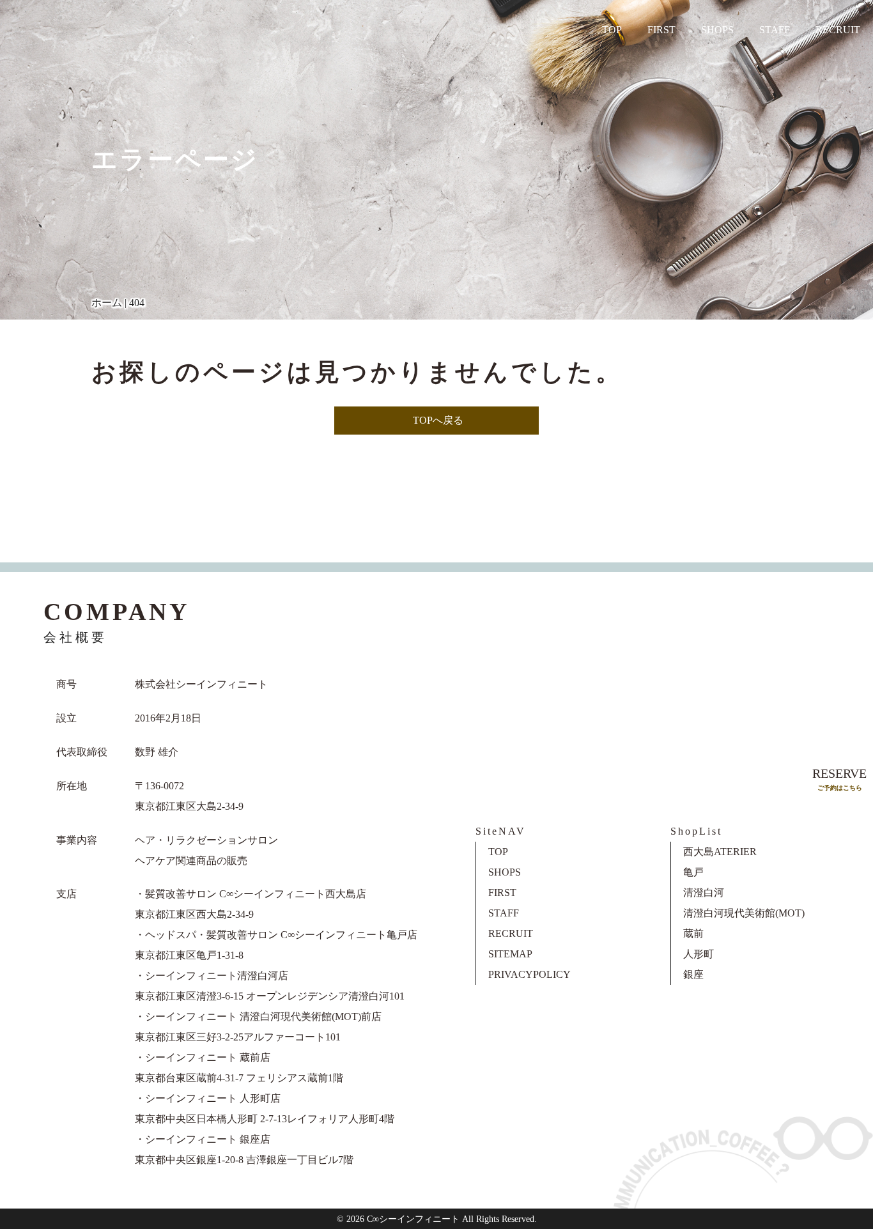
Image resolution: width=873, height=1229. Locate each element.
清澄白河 (703, 892)
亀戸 (693, 872)
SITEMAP (510, 953)
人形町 (698, 953)
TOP (612, 29)
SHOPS (717, 29)
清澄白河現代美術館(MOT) (744, 913)
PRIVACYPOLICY (529, 974)
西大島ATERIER (720, 851)
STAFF (774, 29)
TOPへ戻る (438, 420)
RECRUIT (837, 29)
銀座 (693, 974)
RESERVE (839, 778)
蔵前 (693, 933)
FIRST (661, 29)
